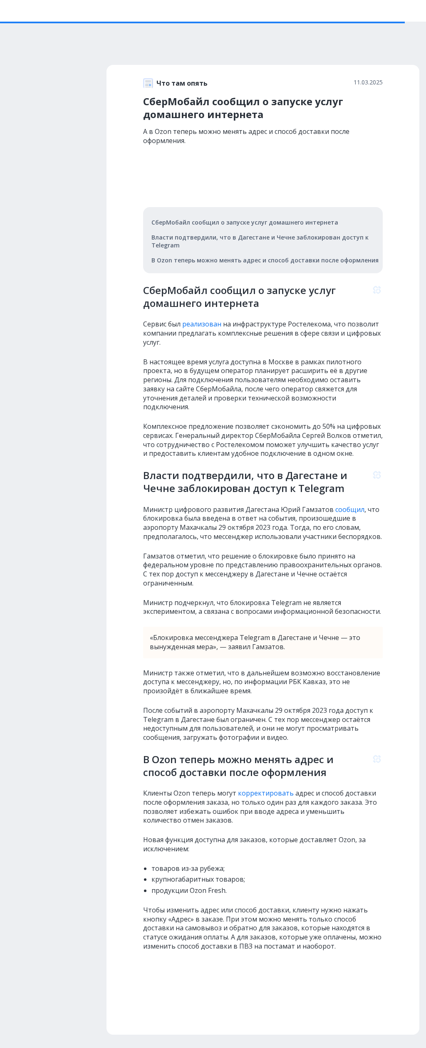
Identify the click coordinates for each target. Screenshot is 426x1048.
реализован (201, 324)
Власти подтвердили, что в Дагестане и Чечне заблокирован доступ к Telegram (260, 241)
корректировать (265, 793)
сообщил (349, 509)
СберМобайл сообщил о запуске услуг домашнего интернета (244, 222)
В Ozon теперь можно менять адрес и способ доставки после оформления (265, 260)
